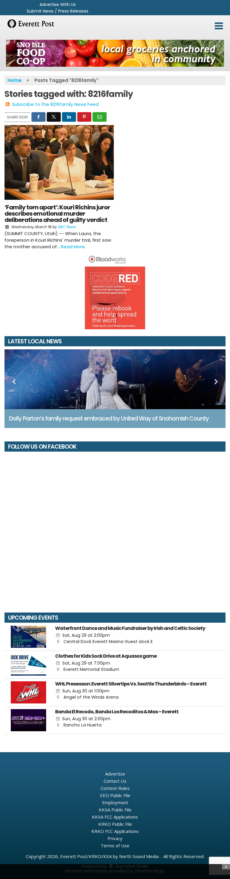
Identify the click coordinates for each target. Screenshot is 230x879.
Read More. (73, 246)
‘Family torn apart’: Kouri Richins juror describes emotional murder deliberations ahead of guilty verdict (57, 213)
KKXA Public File (115, 810)
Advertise (115, 774)
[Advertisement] (115, 53)
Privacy (115, 838)
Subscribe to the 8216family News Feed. (55, 104)
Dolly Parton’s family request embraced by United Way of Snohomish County (109, 419)
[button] (219, 26)
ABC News (67, 226)
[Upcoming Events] (28, 637)
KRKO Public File (115, 824)
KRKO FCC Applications (115, 831)
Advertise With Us (58, 4)
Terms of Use (115, 845)
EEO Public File (115, 795)
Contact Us (115, 781)
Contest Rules (115, 788)
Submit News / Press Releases (57, 11)
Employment (115, 802)
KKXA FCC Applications (115, 817)
